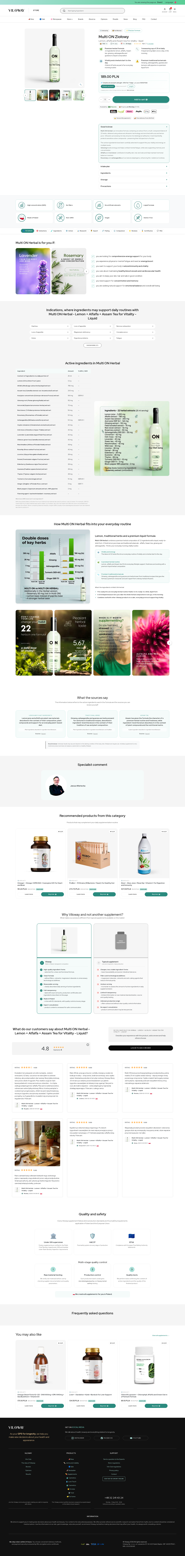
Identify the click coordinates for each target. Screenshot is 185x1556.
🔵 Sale (42, 19)
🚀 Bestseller (71, 1470)
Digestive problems (81, 338)
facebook (108, 1438)
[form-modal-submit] (141, 99)
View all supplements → (160, 1335)
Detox (34, 338)
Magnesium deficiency (82, 332)
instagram (79, 1438)
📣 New (31, 19)
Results (115, 19)
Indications (41, 231)
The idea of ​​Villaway (28, 1463)
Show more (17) (92, 345)
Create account (108, 86)
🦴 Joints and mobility (71, 1463)
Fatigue (119, 338)
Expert (94, 231)
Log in (131, 86)
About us (92, 19)
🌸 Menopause (56, 19)
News (126, 19)
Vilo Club (28, 1459)
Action (69, 231)
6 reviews (150, 44)
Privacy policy (114, 1470)
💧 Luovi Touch (71, 1482)
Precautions (106, 186)
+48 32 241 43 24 (114, 1497)
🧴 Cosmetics (71, 1478)
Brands (80, 19)
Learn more (29, 894)
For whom (27, 231)
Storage (104, 180)
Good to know (106, 127)
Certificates (147, 231)
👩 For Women (117, 30)
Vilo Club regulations (114, 1467)
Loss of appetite (80, 326)
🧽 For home (71, 1496)
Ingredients (106, 173)
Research (81, 231)
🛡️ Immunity (104, 30)
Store (69, 19)
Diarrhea (35, 326)
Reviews (133, 231)
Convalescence (122, 332)
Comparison (119, 231)
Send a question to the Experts (114, 1459)
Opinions (104, 19)
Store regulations (114, 1463)
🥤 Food (71, 1493)
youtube (137, 1438)
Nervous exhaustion (123, 326)
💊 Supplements (71, 1474)
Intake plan (105, 166)
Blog (135, 19)
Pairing (106, 231)
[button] (175, 2)
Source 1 (43, 733)
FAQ (143, 19)
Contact (154, 19)
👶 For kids (71, 1489)
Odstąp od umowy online (114, 1479)
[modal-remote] (52, 894)
